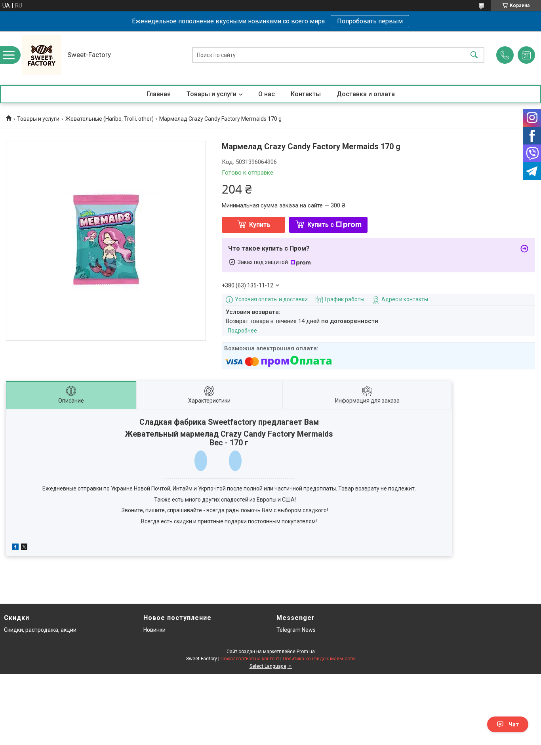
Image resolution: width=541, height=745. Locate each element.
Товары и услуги (211, 94)
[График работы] (526, 55)
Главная (159, 94)
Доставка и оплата (366, 94)
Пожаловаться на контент (250, 658)
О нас (266, 94)
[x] (24, 548)
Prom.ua (306, 651)
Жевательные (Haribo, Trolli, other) (109, 119)
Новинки (154, 630)
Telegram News (296, 630)
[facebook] (15, 548)
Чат (514, 724)
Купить (259, 224)
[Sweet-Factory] (41, 55)
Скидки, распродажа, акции (40, 630)
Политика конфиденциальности (319, 658)
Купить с (320, 224)
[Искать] (474, 55)
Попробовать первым (370, 21)
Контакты (306, 94)
